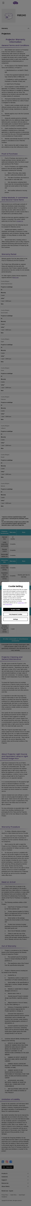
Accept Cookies (15, 609)
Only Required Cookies (15, 614)
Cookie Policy (21, 602)
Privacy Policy (8, 604)
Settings (15, 619)
